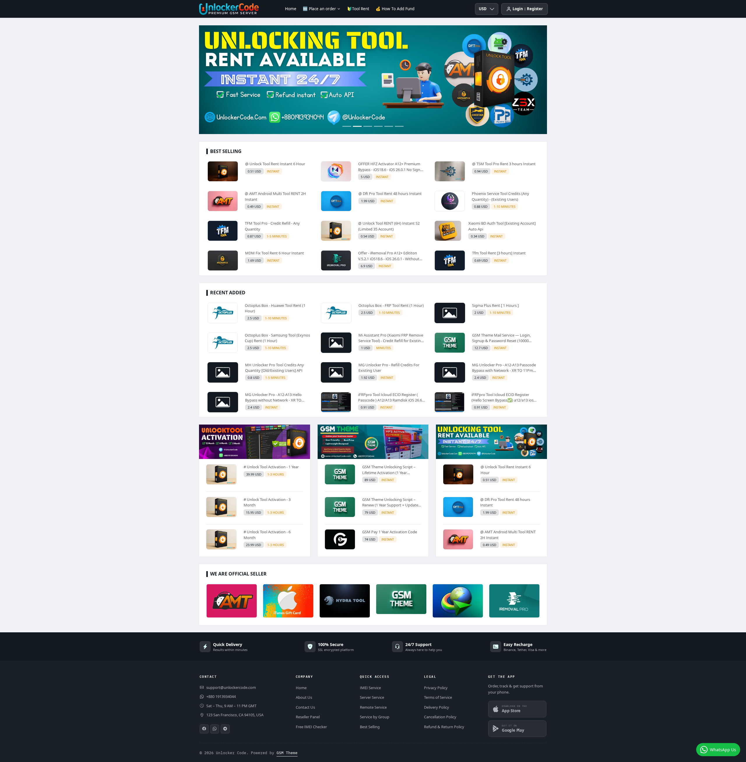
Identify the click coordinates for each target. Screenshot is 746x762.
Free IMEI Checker (311, 726)
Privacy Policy (436, 687)
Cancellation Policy (440, 716)
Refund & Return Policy (444, 726)
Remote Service (373, 707)
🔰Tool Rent (358, 8)
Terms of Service (438, 697)
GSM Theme (287, 752)
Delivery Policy (436, 707)
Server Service (372, 697)
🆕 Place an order (319, 8)
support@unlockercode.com (231, 687)
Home (290, 8)
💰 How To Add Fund (395, 8)
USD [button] (483, 8)
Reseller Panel (308, 716)
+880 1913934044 (221, 696)
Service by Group (374, 716)
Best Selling (370, 726)
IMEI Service (370, 687)
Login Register (528, 8)
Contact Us (305, 707)
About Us (304, 697)
